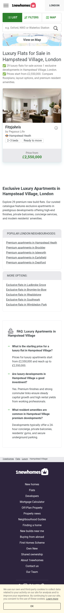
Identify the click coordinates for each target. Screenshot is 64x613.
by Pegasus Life (15, 131)
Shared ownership (32, 554)
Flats (32, 490)
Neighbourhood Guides (32, 519)
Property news (32, 513)
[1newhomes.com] (32, 472)
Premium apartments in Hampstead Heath (31, 242)
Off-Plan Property (32, 507)
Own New (32, 548)
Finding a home (32, 525)
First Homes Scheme (32, 542)
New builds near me (32, 531)
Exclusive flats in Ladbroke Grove (26, 285)
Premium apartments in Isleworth (26, 252)
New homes (32, 484)
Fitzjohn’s (13, 127)
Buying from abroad (32, 536)
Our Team (32, 572)
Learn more (52, 598)
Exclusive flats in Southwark (23, 299)
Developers (32, 496)
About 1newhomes (32, 560)
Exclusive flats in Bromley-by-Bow (26, 289)
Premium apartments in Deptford (26, 262)
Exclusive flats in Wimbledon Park (26, 304)
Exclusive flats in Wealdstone (23, 294)
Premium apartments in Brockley (25, 247)
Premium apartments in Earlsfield (26, 257)
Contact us (32, 566)
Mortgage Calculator (32, 501)
